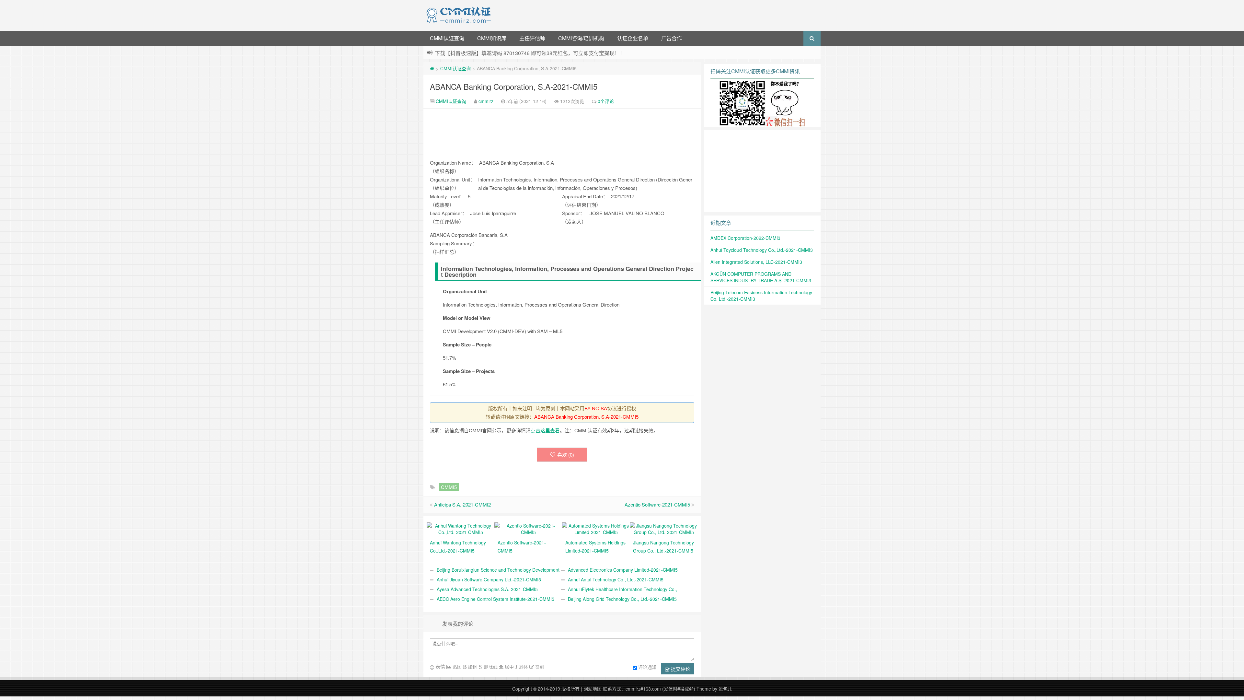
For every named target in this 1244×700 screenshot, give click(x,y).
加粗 (471, 666)
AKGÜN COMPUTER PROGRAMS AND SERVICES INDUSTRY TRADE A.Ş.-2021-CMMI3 (760, 277)
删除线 (490, 666)
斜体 (523, 666)
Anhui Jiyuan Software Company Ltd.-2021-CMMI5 (489, 579)
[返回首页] (432, 68)
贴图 (456, 666)
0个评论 (606, 101)
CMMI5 (449, 487)
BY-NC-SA (595, 408)
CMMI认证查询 (447, 38)
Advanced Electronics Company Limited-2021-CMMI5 (623, 569)
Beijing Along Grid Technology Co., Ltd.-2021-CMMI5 (622, 599)
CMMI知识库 (491, 38)
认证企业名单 (632, 38)
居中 (508, 666)
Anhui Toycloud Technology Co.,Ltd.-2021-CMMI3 (761, 250)
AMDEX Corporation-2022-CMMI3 (745, 238)
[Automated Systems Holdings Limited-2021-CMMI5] (596, 528)
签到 (539, 666)
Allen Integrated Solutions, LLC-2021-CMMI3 (756, 262)
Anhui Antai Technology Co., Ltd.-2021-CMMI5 (615, 579)
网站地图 (592, 688)
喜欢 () (565, 454)
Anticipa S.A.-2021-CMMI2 (462, 504)
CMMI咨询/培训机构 (581, 38)
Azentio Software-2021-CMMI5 (657, 504)
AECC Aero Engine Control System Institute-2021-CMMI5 (495, 599)
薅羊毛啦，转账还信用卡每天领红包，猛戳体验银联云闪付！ (505, 53)
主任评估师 (532, 38)
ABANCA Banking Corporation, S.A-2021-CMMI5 (513, 86)
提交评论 (680, 668)
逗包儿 (725, 688)
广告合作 (671, 38)
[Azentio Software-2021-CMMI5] (528, 528)
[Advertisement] (657, 14)
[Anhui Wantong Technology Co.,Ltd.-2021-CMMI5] (460, 528)
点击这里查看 (545, 430)
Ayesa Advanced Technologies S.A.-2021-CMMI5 (487, 589)
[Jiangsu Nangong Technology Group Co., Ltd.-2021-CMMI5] (663, 528)
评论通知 (647, 667)
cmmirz (485, 101)
